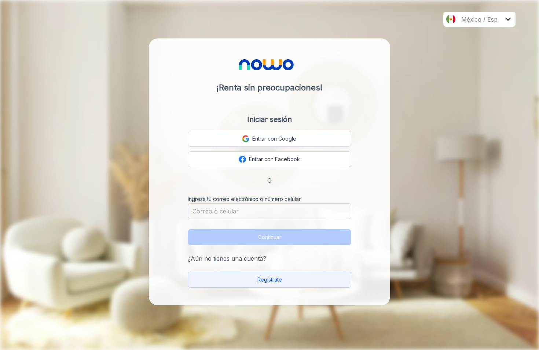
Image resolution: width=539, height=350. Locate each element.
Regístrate (269, 279)
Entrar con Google (274, 138)
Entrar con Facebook (274, 159)
